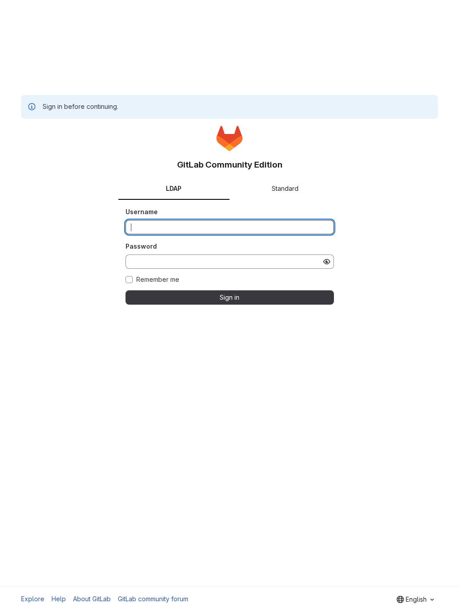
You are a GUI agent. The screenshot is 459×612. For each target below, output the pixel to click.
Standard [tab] (285, 188)
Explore (32, 599)
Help (59, 599)
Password (141, 246)
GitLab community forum (153, 599)
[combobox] (415, 599)
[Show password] (327, 261)
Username (142, 211)
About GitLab (92, 599)
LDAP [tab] (174, 188)
